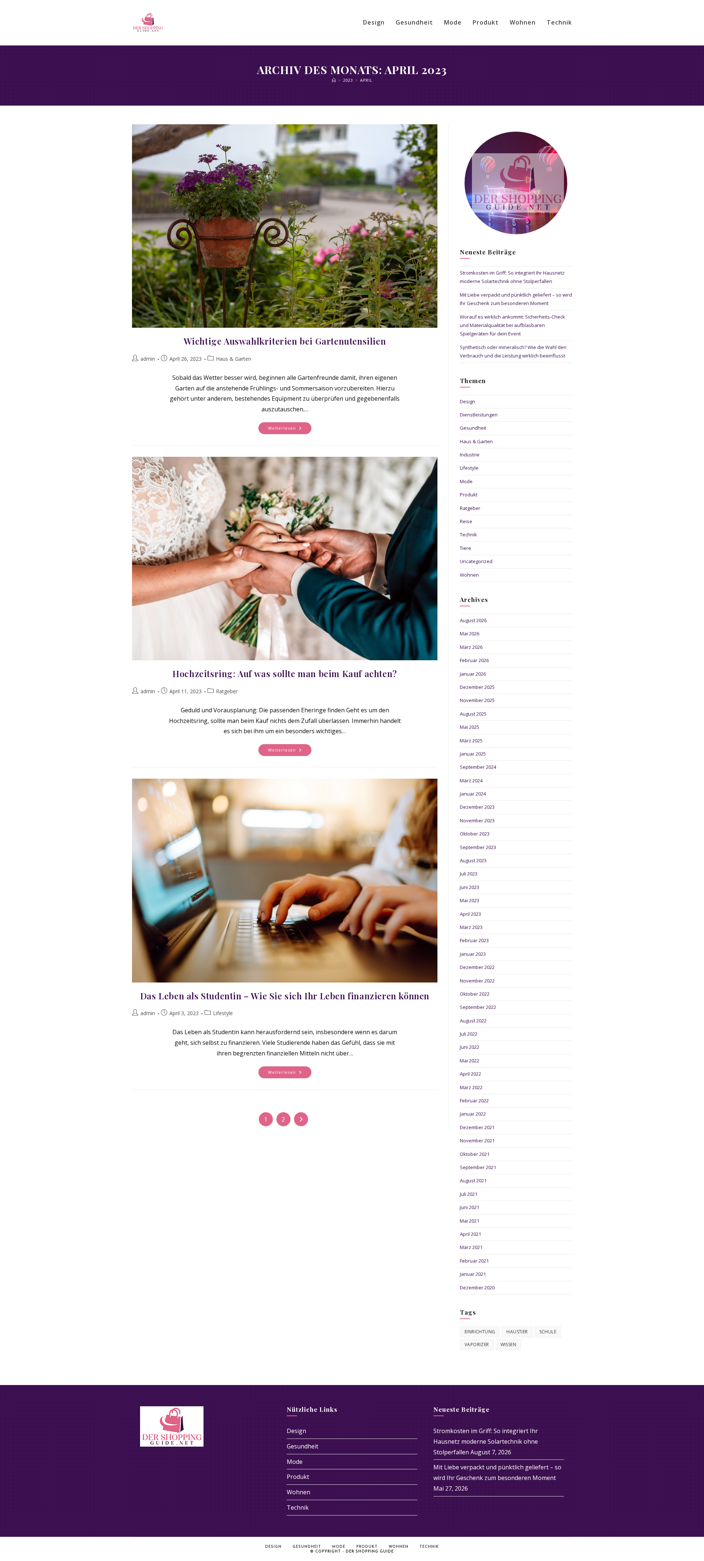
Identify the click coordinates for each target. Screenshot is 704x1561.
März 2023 (471, 927)
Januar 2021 (473, 1274)
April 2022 (470, 1073)
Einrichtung (480, 1332)
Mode (466, 481)
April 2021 (470, 1234)
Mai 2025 (469, 727)
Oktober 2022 (474, 994)
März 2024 (471, 780)
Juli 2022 (468, 1034)
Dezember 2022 (477, 967)
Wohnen (469, 575)
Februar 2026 (474, 660)
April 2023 (470, 914)
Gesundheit (473, 428)
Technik (468, 534)
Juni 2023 (469, 887)
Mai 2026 (469, 633)
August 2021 (473, 1180)
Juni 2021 (469, 1207)
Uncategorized (476, 561)
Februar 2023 (474, 940)
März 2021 (471, 1247)
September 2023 (478, 847)
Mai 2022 (469, 1060)
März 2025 (471, 740)
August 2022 (473, 1020)
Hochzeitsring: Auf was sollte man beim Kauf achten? (284, 673)
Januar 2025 (473, 753)
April (366, 80)
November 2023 (477, 820)
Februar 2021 (474, 1260)
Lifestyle (223, 1013)
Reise (466, 521)
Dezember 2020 (477, 1287)
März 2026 (471, 647)
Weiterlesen (290, 429)
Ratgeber (227, 691)
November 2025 (477, 700)
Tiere (465, 548)
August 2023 (473, 860)
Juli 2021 (468, 1194)
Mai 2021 (469, 1220)
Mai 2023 (469, 900)
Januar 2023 (473, 954)
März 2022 (471, 1087)
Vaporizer (477, 1344)
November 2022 (477, 980)
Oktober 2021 (474, 1154)
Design (467, 401)
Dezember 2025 (477, 687)
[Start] (334, 80)
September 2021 (478, 1167)
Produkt (468, 494)
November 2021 (477, 1140)
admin (147, 358)
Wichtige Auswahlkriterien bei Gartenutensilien (285, 341)
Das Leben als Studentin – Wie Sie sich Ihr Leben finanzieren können (284, 996)
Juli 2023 (468, 873)
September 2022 (478, 1007)
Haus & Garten (233, 358)
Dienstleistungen (479, 414)
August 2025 (473, 713)
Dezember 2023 (477, 807)
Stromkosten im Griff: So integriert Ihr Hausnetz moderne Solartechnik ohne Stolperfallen (485, 1441)
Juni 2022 (469, 1047)
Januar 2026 (473, 674)
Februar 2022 (474, 1100)
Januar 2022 (473, 1113)
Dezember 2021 (477, 1127)
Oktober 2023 (474, 833)
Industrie (470, 454)
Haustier (517, 1332)
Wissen (508, 1344)
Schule (547, 1332)
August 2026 (473, 620)
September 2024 (478, 767)
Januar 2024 (473, 793)
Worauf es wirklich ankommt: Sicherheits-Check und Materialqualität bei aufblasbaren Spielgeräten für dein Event (512, 325)
